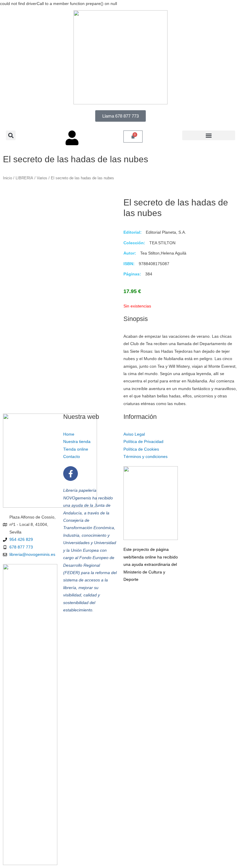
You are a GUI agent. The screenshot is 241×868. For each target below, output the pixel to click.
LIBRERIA (24, 178)
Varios (42, 178)
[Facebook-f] (70, 473)
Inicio (7, 178)
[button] (11, 135)
